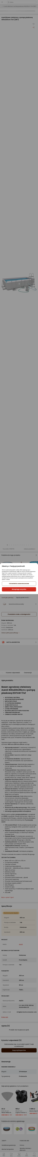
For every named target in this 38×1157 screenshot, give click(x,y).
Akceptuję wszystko (19, 589)
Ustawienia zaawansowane (19, 584)
